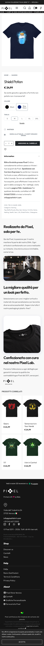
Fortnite (30, 210)
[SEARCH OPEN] (24, 8)
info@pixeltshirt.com (12, 197)
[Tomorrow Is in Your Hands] (32, 408)
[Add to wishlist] (5, 149)
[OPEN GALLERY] (22, 40)
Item (15, 212)
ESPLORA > (35, 2)
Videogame (33, 212)
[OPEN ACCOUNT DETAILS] (29, 8)
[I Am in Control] (32, 446)
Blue (17, 210)
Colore (7, 101)
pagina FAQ (16, 188)
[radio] (9, 107)
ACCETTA (22, 642)
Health (12, 212)
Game (35, 210)
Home (6, 75)
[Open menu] (16, 8)
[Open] (41, 7)
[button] (22, 134)
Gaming (14, 75)
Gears (6, 423)
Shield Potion (25, 212)
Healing (6, 212)
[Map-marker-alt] (19, 524)
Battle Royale (11, 210)
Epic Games (23, 210)
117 (5, 462)
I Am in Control (30, 462)
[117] (11, 446)
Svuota (22, 123)
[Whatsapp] (14, 524)
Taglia (6, 114)
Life (19, 212)
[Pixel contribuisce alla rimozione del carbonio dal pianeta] (22, 613)
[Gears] (11, 408)
